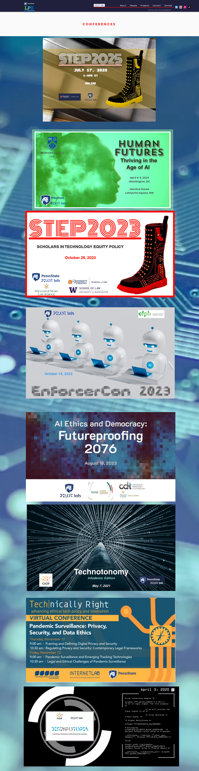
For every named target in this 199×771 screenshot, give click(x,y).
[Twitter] (176, 7)
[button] (145, 4)
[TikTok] (189, 7)
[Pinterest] (180, 7)
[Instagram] (185, 7)
